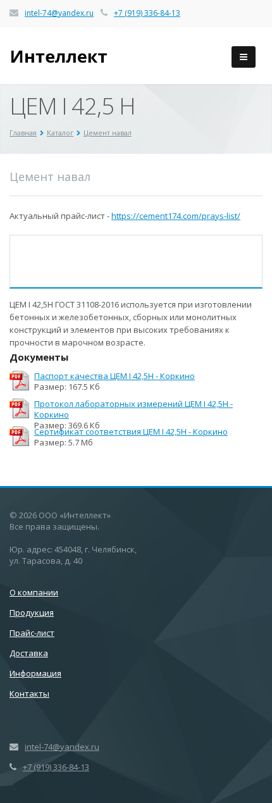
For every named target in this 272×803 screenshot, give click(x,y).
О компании (33, 592)
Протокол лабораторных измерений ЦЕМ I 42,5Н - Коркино (133, 409)
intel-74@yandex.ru (59, 13)
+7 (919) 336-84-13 (147, 13)
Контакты (29, 693)
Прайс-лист (31, 632)
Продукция (31, 612)
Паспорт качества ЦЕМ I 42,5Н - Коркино (114, 376)
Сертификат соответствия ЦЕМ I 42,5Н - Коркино (131, 431)
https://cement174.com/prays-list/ (175, 215)
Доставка (28, 653)
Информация (35, 673)
